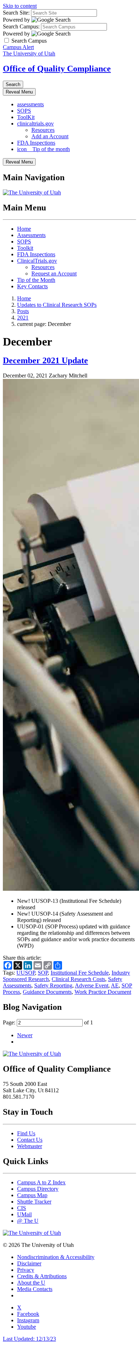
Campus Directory (37, 1189)
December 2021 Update (45, 360)
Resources (43, 130)
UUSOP (25, 973)
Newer (24, 1035)
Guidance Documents (47, 992)
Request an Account (54, 273)
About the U (31, 1283)
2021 (23, 318)
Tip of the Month (36, 280)
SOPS (24, 111)
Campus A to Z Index (41, 1182)
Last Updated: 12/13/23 (29, 1339)
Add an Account (49, 136)
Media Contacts (34, 1289)
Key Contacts (32, 286)
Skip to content (20, 6)
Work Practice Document (102, 992)
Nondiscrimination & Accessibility (55, 1257)
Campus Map (32, 1195)
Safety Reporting (53, 985)
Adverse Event (91, 985)
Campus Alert (18, 47)
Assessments (31, 235)
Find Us (26, 1133)
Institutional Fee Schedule (80, 973)
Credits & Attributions (42, 1276)
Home (24, 229)
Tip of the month (43, 149)
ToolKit (26, 117)
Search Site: (16, 13)
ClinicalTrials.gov (37, 261)
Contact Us (29, 1140)
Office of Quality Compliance (57, 68)
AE (115, 985)
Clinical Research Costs (78, 979)
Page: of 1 (48, 1022)
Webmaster (29, 1146)
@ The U (27, 1221)
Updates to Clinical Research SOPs (57, 305)
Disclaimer (29, 1263)
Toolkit (25, 248)
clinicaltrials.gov (35, 123)
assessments (30, 104)
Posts (23, 311)
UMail (24, 1214)
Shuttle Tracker (34, 1202)
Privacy (25, 1270)
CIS (21, 1208)
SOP (43, 973)
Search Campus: (21, 26)
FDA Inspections (36, 143)
